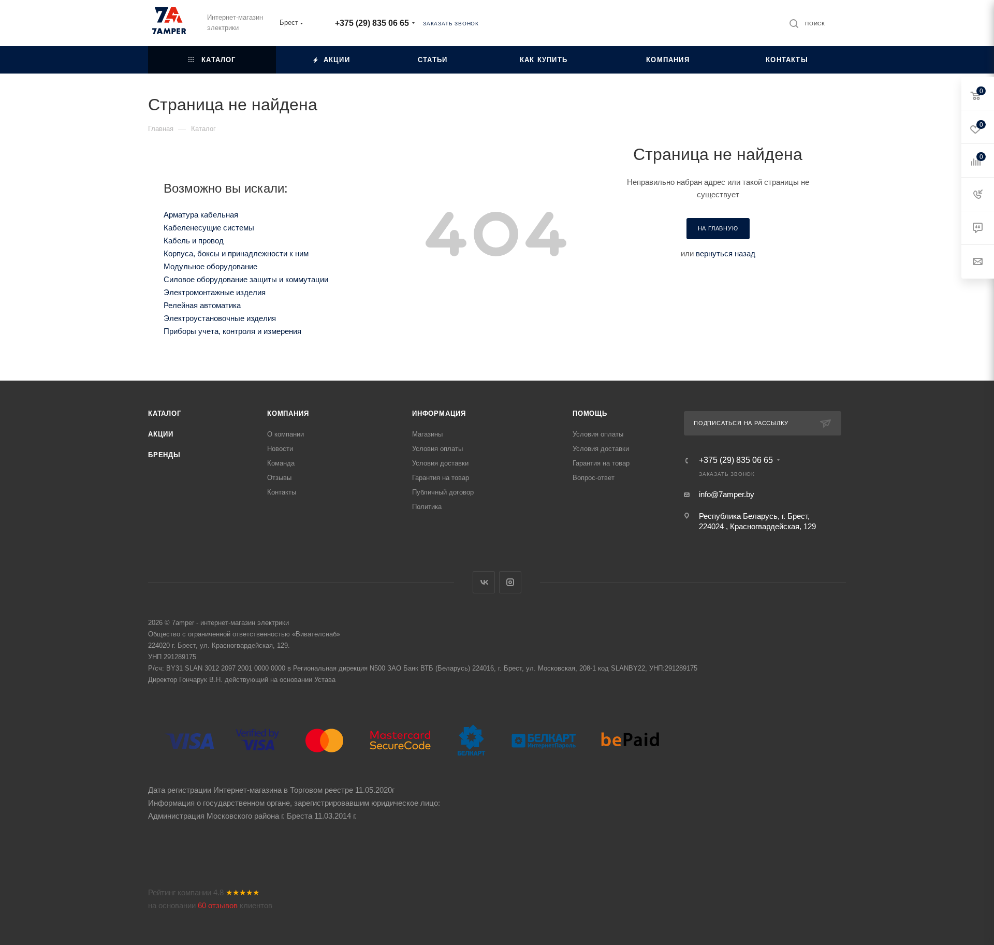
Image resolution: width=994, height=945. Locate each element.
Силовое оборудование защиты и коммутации (246, 279)
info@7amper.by (726, 494)
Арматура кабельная (201, 214)
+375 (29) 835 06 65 (372, 23)
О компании (285, 434)
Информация (439, 413)
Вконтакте (484, 582)
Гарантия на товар (440, 478)
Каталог (164, 413)
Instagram (510, 582)
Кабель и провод (194, 240)
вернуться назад (725, 253)
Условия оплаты (437, 449)
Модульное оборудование (210, 266)
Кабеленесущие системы (209, 227)
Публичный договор (443, 492)
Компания (288, 413)
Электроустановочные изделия (220, 318)
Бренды (164, 455)
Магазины (427, 434)
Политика (427, 507)
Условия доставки (440, 463)
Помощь (590, 413)
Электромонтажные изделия (215, 292)
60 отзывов (218, 905)
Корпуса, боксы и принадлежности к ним (236, 253)
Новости (280, 449)
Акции (160, 434)
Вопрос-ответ (594, 478)
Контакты (281, 492)
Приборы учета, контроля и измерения (232, 331)
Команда (281, 463)
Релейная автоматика (202, 305)
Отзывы (279, 478)
